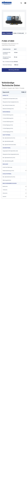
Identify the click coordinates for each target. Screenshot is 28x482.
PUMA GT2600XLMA (7, 33)
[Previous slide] (5, 19)
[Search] (21, 3)
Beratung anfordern (14, 69)
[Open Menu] (25, 3)
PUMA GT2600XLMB (18, 33)
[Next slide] (22, 19)
